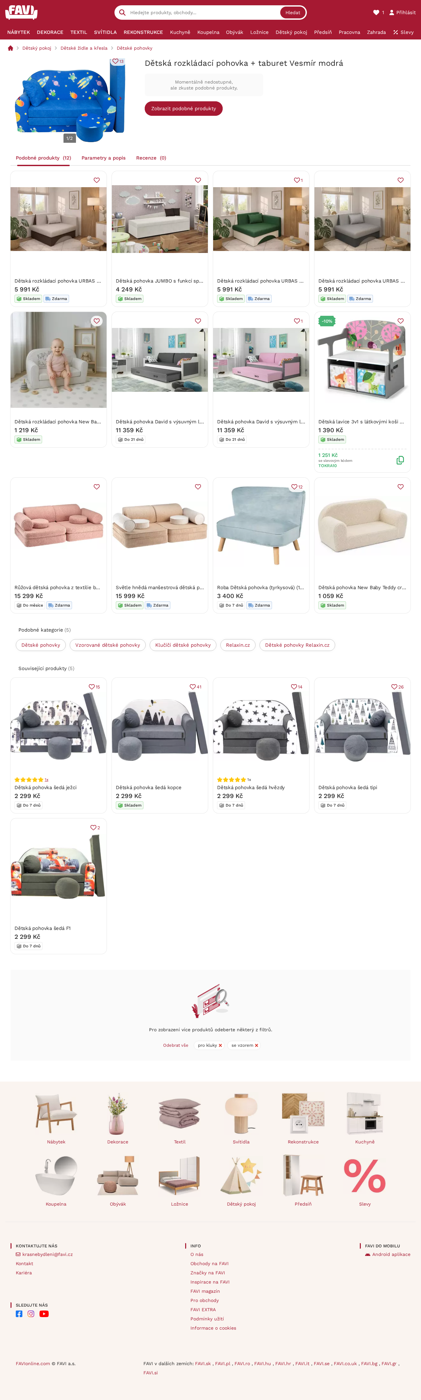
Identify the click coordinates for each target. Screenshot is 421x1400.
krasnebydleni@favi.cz (47, 1254)
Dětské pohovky (134, 48)
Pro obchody (204, 1300)
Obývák (118, 1204)
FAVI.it (303, 1363)
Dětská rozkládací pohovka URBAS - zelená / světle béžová (286, 281)
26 (401, 686)
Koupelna (56, 1204)
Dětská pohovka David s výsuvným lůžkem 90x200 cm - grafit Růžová (298, 422)
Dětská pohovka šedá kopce (148, 787)
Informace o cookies (213, 1328)
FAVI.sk (203, 1363)
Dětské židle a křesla (84, 48)
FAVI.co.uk (346, 1363)
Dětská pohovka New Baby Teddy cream (365, 587)
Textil (180, 1141)
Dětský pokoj (36, 48)
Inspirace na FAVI (210, 1282)
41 (199, 686)
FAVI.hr (284, 1363)
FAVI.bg (370, 1363)
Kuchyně (365, 1141)
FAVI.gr (390, 1363)
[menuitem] (19, 32)
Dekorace (117, 1141)
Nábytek (56, 1141)
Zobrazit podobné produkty (183, 109)
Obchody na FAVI (209, 1263)
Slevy (365, 1204)
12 (300, 486)
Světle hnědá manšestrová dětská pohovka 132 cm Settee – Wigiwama (198, 587)
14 (300, 686)
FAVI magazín (205, 1291)
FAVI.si (150, 1372)
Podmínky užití (207, 1318)
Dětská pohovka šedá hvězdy (251, 787)
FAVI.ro (243, 1363)
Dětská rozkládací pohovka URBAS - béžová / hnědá (75, 281)
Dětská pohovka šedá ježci (45, 787)
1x (46, 779)
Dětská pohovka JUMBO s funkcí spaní (161, 281)
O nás (196, 1254)
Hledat (292, 12)
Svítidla (241, 1141)
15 (98, 686)
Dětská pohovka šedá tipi (347, 787)
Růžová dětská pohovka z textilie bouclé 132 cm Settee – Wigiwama (93, 587)
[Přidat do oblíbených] (97, 180)
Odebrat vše (175, 1045)
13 (121, 61)
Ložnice (179, 1204)
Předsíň (303, 1204)
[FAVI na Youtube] (44, 1314)
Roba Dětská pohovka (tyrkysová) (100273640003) (275, 587)
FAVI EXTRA (203, 1309)
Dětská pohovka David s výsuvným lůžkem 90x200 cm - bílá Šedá (193, 422)
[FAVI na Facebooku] (19, 1314)
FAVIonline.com (33, 1363)
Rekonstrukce (303, 1141)
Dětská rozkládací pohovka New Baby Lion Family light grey (83, 422)
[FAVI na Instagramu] (31, 1314)
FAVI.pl (223, 1363)
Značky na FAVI (207, 1272)
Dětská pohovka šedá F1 (42, 928)
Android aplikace (391, 1254)
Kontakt (24, 1263)
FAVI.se (322, 1363)
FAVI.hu (263, 1363)
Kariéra (24, 1272)
